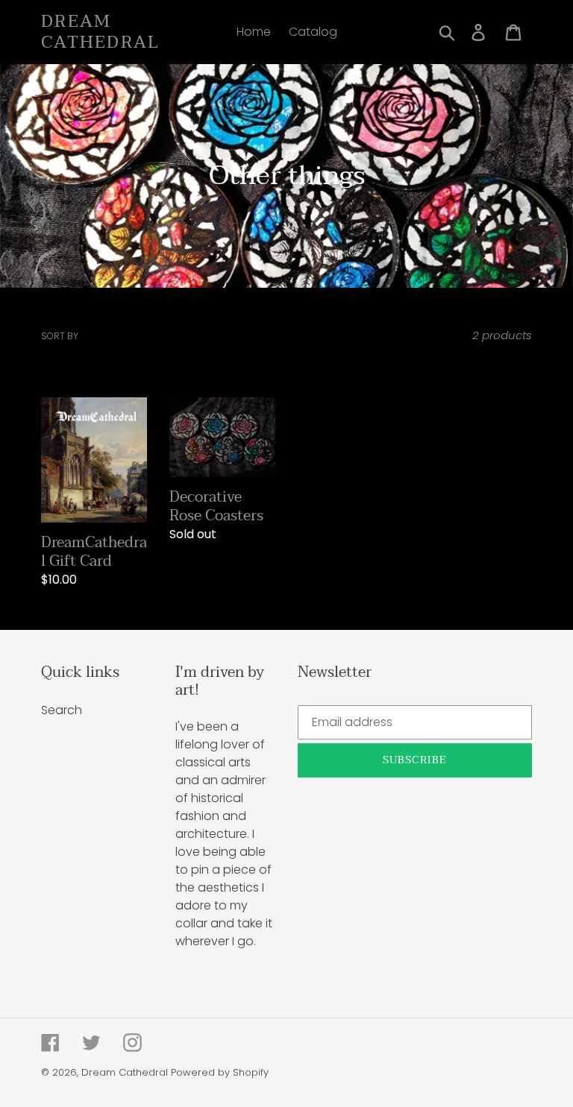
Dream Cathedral (100, 31)
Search (61, 710)
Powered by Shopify (220, 1072)
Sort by (59, 335)
